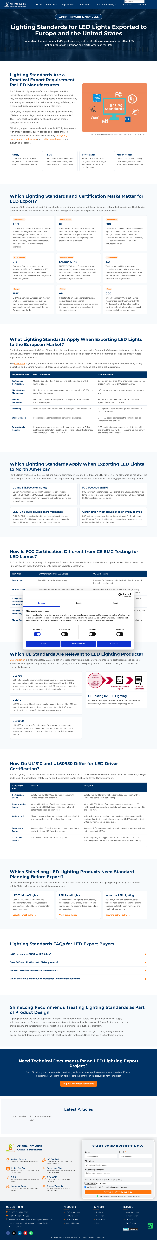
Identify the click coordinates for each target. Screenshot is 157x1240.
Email (122, 1152)
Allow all (114, 644)
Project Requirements (94, 1170)
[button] (56, 4)
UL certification (17, 660)
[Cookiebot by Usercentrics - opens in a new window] (120, 595)
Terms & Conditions (88, 1237)
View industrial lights (116, 915)
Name (87, 1152)
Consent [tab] (41, 603)
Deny (43, 644)
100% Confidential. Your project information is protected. (108, 1187)
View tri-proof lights (23, 915)
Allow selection (78, 644)
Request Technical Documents (78, 1083)
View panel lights (68, 915)
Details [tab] (79, 603)
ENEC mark (19, 363)
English (130, 1)
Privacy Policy (101, 1237)
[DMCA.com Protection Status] (130, 1229)
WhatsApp (89, 1161)
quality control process (53, 139)
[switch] (64, 634)
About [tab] (115, 603)
